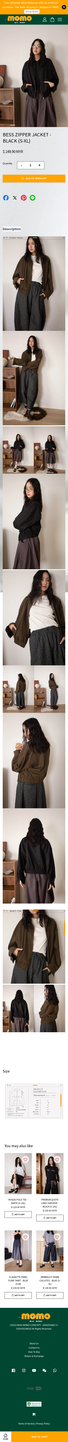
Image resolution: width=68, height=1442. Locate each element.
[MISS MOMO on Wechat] (44, 1372)
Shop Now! (32, 11)
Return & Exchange (34, 1356)
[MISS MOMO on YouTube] (34, 1372)
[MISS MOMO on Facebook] (13, 1372)
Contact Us (34, 1348)
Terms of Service (26, 1423)
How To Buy (34, 1352)
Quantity (7, 163)
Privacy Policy (43, 1423)
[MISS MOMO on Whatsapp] (54, 1372)
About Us (34, 1343)
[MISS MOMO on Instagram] (23, 1372)
